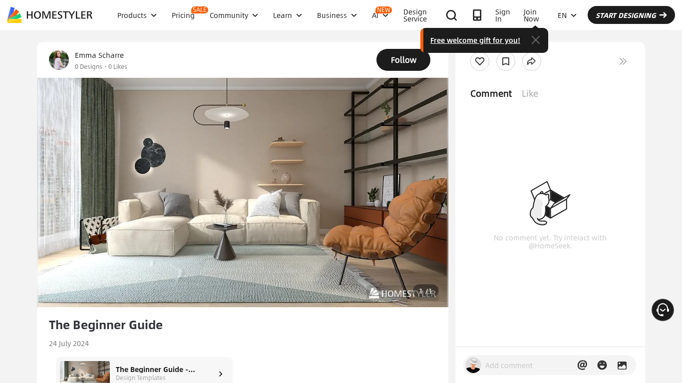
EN (562, 14)
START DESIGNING (626, 14)
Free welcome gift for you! (475, 40)
